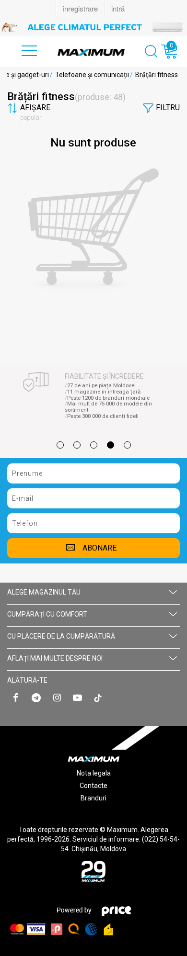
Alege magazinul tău (44, 592)
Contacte (93, 785)
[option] (93, 26)
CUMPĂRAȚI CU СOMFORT (47, 614)
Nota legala (94, 773)
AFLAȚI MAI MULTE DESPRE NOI (55, 658)
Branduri (93, 798)
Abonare (99, 547)
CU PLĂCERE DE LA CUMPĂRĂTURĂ (61, 636)
